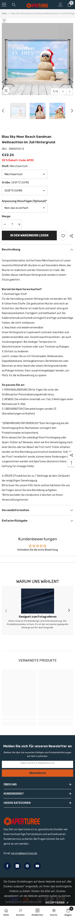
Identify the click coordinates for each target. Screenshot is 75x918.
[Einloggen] (60, 5)
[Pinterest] (27, 866)
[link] (37, 610)
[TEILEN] (70, 235)
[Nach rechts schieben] (68, 610)
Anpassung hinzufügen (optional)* (24, 201)
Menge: (6, 216)
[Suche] (14, 5)
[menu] (4, 4)
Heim (4, 13)
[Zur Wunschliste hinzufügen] (63, 235)
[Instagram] (17, 866)
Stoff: (15, 166)
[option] (37, 59)
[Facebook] (7, 866)
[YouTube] (37, 866)
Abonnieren (37, 773)
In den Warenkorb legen (29, 235)
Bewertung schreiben (37, 559)
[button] (63, 91)
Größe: (15, 182)
